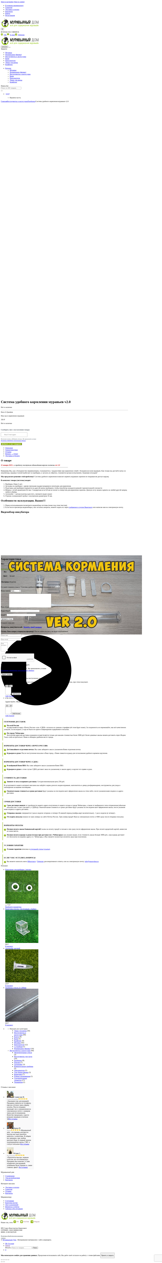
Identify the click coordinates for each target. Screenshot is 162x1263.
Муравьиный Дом (9, 1240)
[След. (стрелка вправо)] (4, 1261)
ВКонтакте (32, 861)
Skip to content (19, 2)
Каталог (8, 68)
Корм (7, 59)
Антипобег (18, 1064)
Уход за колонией (11, 1205)
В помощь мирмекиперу (14, 5)
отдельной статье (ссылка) (40, 849)
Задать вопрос (7, 674)
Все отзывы (13, 1119)
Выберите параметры (13, 907)
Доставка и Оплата (12, 456)
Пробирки (31, 101)
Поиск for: (5, 86)
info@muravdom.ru (92, 861)
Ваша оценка (6, 591)
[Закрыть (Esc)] (2, 1259)
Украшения (18, 1082)
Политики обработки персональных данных (13, 440)
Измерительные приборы (23, 1066)
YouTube (26, 1222)
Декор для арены (11, 62)
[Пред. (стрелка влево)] (2, 1261)
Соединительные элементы (20, 1079)
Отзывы (8, 452)
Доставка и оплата (12, 9)
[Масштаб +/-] (8, 1259)
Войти (7, 13)
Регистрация (10, 15)
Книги (16, 1037)
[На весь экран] (6, 1259)
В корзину (9, 946)
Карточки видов (11, 1203)
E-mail (12, 35)
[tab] (66, 448)
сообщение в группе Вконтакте (80, 507)
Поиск (7, 1245)
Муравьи (8, 53)
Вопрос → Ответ (11, 454)
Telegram (21, 35)
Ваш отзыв (5, 607)
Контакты (9, 11)
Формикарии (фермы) (13, 55)
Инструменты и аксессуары (15, 57)
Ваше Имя (5, 611)
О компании (10, 1176)
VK (5, 35)
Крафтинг (9, 64)
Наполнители (10, 61)
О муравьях (9, 1201)
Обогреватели (19, 1070)
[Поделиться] (4, 1259)
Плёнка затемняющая (22, 1076)
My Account (9, 1244)
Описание (9, 448)
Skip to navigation (7, 2)
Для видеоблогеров (12, 1178)
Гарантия (8, 7)
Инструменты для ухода (23, 1056)
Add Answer (9, 696)
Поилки (17, 1062)
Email (3, 615)
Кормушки (18, 1074)
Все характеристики (8, 569)
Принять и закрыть (107, 1255)
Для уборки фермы (21, 1072)
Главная (4, 101)
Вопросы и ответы (12, 1207)
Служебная (18, 1047)
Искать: (8, 1248)
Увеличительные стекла (23, 1053)
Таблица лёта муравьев (14, 1209)
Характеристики (11, 450)
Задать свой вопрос (32, 627)
